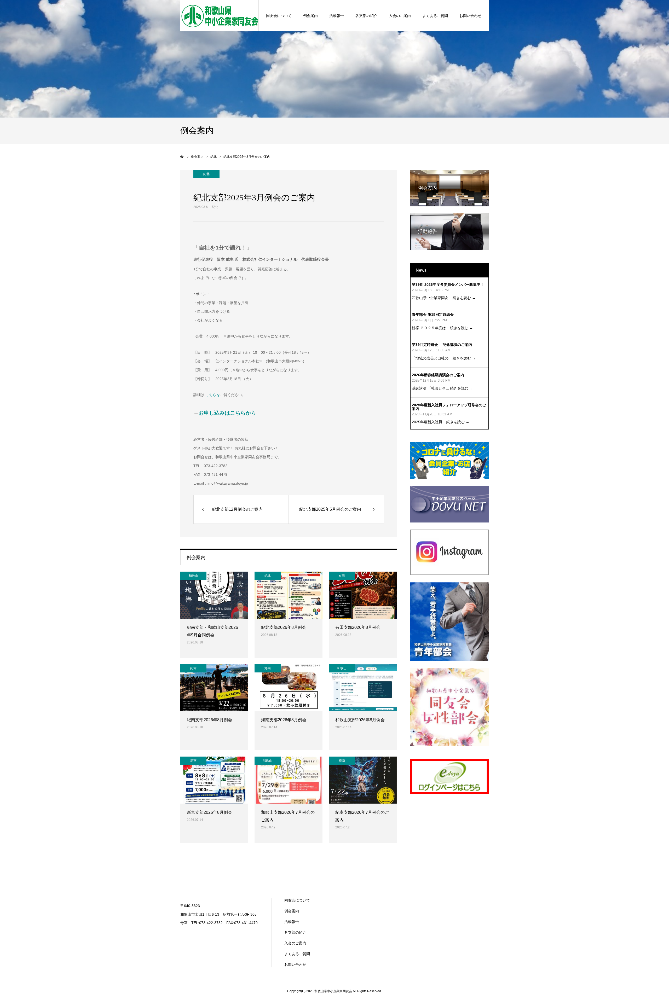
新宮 (193, 761)
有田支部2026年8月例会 (357, 627)
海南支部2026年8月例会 (283, 720)
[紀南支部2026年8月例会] (214, 687)
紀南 (193, 668)
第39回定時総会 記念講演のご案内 (442, 344)
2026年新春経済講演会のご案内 (438, 375)
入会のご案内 (400, 16)
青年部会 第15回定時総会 (433, 314)
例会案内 (310, 16)
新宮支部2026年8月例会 (209, 812)
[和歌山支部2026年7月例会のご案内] (288, 780)
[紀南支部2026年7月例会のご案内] (363, 780)
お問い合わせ (470, 16)
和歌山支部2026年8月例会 (360, 720)
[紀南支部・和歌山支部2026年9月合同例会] (214, 595)
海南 (267, 668)
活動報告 (336, 16)
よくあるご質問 (435, 16)
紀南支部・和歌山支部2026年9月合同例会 (212, 631)
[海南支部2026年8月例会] (288, 687)
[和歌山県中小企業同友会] (219, 16)
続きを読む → (464, 298)
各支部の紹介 (366, 16)
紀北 (215, 207)
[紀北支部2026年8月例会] (288, 595)
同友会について (279, 16)
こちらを (212, 395)
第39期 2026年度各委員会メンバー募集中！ (448, 284)
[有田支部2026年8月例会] (363, 595)
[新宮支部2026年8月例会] (214, 780)
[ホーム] (182, 156)
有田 (342, 576)
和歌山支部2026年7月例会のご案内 (288, 816)
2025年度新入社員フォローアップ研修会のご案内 (449, 407)
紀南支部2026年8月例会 (209, 720)
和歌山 (193, 576)
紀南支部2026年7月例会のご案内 (362, 816)
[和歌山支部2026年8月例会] (363, 687)
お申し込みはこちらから (227, 413)
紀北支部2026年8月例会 (283, 627)
